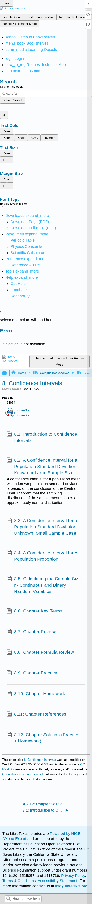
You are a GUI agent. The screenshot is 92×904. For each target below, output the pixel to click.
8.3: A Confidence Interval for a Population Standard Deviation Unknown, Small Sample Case (45, 526)
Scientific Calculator (27, 253)
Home (22, 373)
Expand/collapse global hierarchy (7, 373)
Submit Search (13, 100)
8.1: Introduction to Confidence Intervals (45, 437)
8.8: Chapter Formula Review (44, 652)
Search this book (11, 86)
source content (32, 774)
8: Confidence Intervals (40, 759)
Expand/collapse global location (87, 372)
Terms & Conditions (19, 881)
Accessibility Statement (57, 881)
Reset (7, 131)
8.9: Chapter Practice (35, 672)
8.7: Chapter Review (35, 631)
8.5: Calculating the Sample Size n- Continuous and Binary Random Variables (47, 585)
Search (8, 899)
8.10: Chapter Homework (39, 693)
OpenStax (24, 410)
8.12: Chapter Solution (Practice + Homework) (46, 738)
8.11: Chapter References (40, 714)
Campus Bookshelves (54, 373)
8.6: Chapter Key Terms (38, 610)
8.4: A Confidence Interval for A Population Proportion (45, 555)
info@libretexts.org (70, 886)
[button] (18, 290)
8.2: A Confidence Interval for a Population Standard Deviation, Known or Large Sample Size (46, 466)
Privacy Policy (73, 875)
